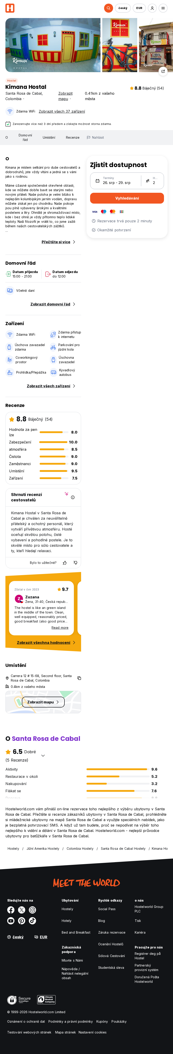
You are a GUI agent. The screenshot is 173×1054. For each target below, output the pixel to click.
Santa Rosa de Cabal (23, 93)
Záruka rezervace (112, 932)
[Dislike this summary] (75, 562)
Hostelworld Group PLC (149, 909)
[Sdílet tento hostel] (163, 71)
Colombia (13, 98)
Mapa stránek (65, 1032)
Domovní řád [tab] (25, 137)
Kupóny (102, 1021)
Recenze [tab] (73, 137)
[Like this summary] (64, 562)
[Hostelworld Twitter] (21, 910)
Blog (101, 921)
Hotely (67, 921)
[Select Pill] (108, 8)
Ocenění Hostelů (110, 944)
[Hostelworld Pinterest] (21, 920)
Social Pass (107, 909)
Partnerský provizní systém (147, 967)
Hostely (67, 909)
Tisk (138, 921)
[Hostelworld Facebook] (10, 910)
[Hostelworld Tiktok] (32, 920)
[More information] (72, 497)
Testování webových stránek (29, 1032)
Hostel (11, 80)
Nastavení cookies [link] (93, 1032)
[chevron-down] (43, 755)
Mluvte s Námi (72, 960)
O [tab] (6, 137)
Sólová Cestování (111, 956)
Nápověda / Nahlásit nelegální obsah (75, 973)
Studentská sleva (111, 967)
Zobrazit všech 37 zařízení (62, 111)
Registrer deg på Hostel (148, 956)
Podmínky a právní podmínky (70, 1021)
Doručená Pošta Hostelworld (147, 979)
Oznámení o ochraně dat (26, 1021)
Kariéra (140, 932)
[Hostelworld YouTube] (10, 920)
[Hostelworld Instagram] (32, 910)
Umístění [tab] (49, 137)
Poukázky (119, 1021)
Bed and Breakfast (76, 932)
